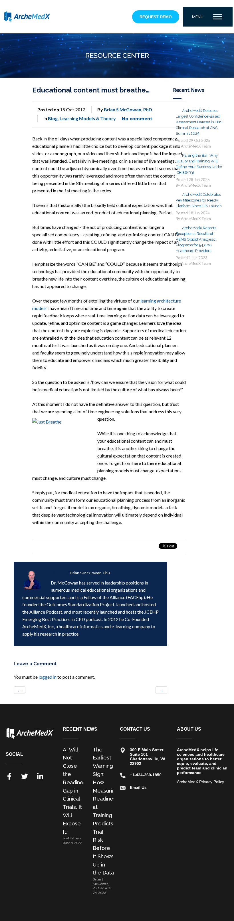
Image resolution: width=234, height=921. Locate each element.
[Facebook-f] (9, 776)
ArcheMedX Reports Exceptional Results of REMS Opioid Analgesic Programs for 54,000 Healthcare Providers (196, 239)
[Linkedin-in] (40, 776)
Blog (53, 118)
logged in (48, 677)
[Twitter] (24, 776)
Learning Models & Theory (88, 118)
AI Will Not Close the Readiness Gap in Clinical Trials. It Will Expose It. (75, 791)
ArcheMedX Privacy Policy (200, 781)
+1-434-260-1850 (146, 775)
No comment (137, 118)
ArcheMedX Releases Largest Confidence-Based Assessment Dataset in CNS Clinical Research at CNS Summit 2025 (199, 122)
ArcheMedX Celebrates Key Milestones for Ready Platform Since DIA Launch (199, 200)
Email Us (138, 787)
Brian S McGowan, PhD (128, 109)
